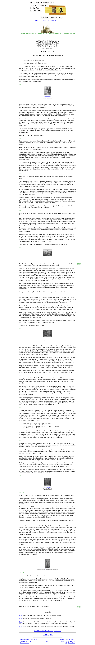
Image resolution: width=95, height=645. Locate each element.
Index (48, 20)
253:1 (20, 622)
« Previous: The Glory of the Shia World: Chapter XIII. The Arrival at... (28, 641)
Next (58, 20)
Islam (44, 20)
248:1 (20, 619)
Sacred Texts (38, 20)
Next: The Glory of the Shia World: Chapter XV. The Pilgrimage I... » (66, 641)
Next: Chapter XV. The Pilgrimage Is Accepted (47, 631)
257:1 (20, 627)
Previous (53, 20)
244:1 (20, 615)
